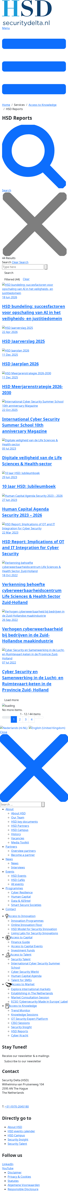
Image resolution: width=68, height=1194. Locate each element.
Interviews (18, 867)
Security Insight (21, 1027)
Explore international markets (31, 989)
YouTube (7, 1168)
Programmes (14, 888)
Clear (26, 279)
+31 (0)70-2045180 (17, 1106)
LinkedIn (7, 1164)
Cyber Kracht (19, 1035)
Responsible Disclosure (23, 1189)
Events (10, 872)
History (16, 834)
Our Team (17, 817)
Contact (11, 909)
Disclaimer (15, 1172)
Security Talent (21, 959)
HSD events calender (21, 1131)
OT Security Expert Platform (29, 1019)
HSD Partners (20, 826)
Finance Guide (20, 942)
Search (6, 262)
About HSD (18, 813)
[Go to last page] (41, 717)
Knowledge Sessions (24, 1014)
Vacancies (17, 838)
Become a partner (23, 855)
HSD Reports (19, 1031)
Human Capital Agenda (26, 976)
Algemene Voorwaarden (24, 1185)
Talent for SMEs (21, 980)
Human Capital (21, 896)
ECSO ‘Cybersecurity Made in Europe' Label (39, 1001)
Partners (11, 847)
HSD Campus (19, 830)
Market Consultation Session (30, 997)
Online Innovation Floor (26, 925)
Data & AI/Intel (21, 901)
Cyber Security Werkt (25, 972)
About (10, 809)
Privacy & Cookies (19, 1177)
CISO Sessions (20, 1023)
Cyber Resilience (22, 892)
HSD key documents (24, 822)
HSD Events (18, 876)
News (9, 859)
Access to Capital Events (27, 946)
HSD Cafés (18, 880)
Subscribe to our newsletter (22, 1061)
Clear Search (20, 262)
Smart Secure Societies (26, 905)
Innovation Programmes (27, 921)
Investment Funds (23, 950)
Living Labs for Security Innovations (34, 933)
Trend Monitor (20, 1010)
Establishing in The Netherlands (32, 993)
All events (17, 884)
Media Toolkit (20, 842)
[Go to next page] (37, 717)
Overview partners (23, 851)
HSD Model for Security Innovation (34, 929)
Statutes (13, 1181)
